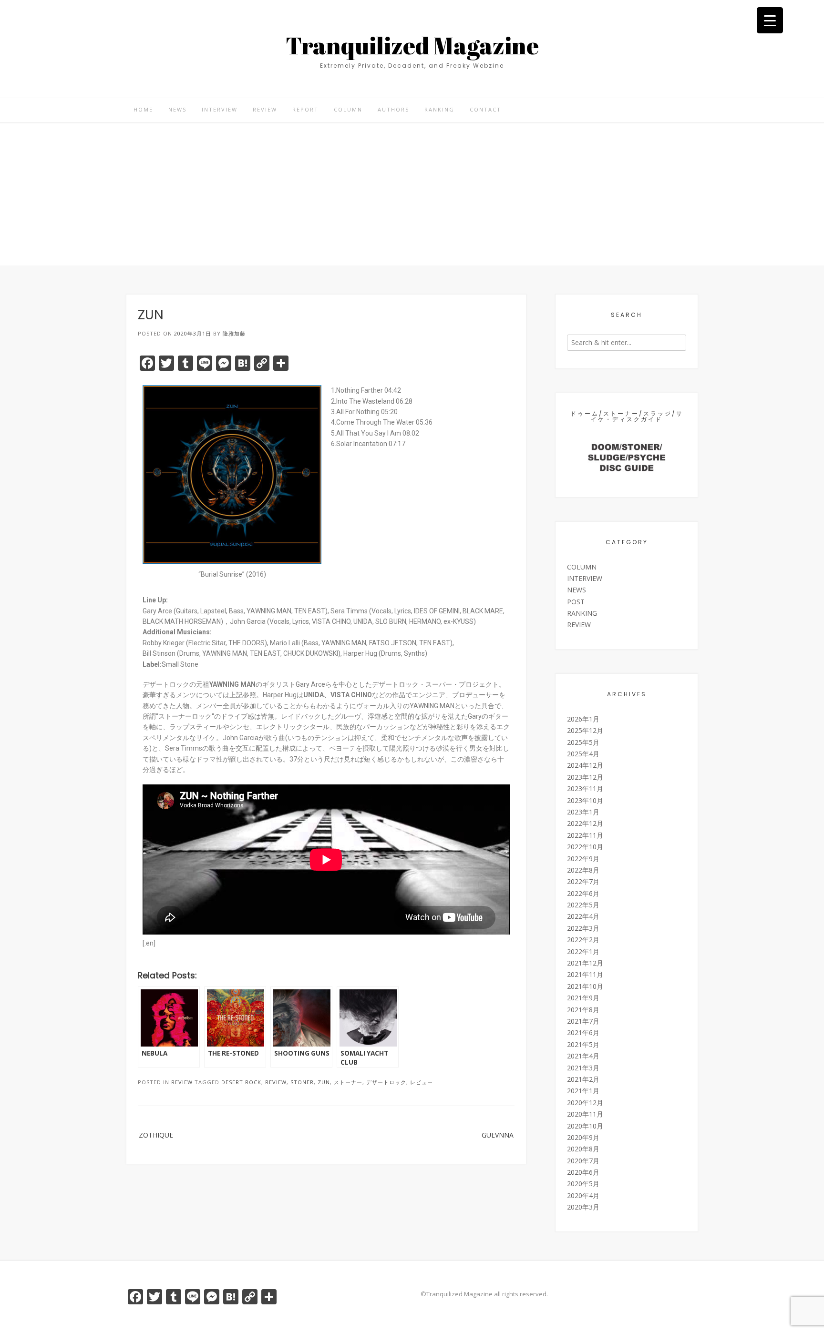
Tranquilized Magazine (412, 45)
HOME (143, 109)
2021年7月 (583, 1021)
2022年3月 (583, 928)
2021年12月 (585, 962)
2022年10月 (585, 846)
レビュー (421, 1082)
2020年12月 (585, 1102)
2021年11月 (585, 974)
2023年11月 (585, 788)
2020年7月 (583, 1160)
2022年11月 (585, 835)
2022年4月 (583, 916)
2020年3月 (583, 1206)
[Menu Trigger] (770, 20)
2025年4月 (583, 753)
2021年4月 (583, 1055)
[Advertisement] (412, 194)
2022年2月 (583, 939)
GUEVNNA (498, 1134)
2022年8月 (583, 869)
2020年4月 (583, 1195)
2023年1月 (583, 811)
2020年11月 (585, 1113)
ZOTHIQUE (156, 1134)
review (276, 1082)
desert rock (241, 1082)
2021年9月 (583, 997)
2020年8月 (583, 1148)
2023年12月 (585, 777)
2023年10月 (585, 800)
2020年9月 (583, 1137)
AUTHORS (393, 109)
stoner (302, 1082)
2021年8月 (583, 1009)
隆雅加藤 (234, 333)
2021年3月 (583, 1067)
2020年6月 (583, 1172)
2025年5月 (583, 742)
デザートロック (386, 1082)
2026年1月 (583, 718)
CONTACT (485, 109)
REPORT (305, 109)
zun (324, 1082)
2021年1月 (583, 1090)
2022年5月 (583, 904)
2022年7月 (583, 881)
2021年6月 (583, 1032)
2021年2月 (583, 1079)
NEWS (177, 109)
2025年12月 (585, 730)
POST (576, 601)
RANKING (439, 109)
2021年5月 (583, 1044)
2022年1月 (583, 951)
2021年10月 (585, 986)
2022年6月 (583, 893)
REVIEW (265, 109)
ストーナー (348, 1082)
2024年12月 (585, 765)
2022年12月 (585, 823)
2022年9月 (583, 858)
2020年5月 (583, 1183)
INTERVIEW (219, 109)
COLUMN (348, 109)
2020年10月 (585, 1125)
